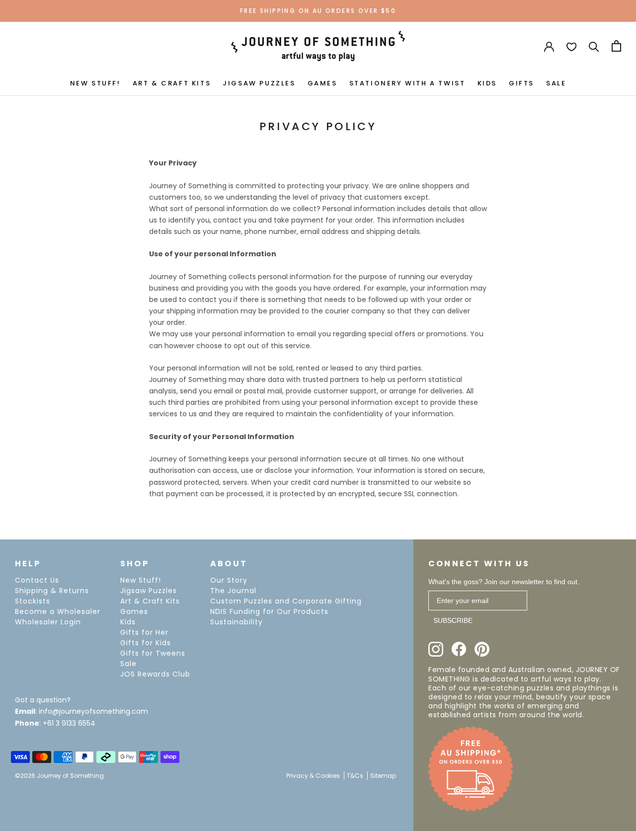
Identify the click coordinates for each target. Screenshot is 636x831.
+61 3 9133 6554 (69, 723)
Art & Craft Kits (150, 601)
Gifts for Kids (145, 643)
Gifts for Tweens (152, 653)
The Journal (233, 591)
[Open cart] (616, 46)
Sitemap (383, 775)
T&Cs (355, 775)
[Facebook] (459, 649)
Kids (128, 622)
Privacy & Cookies (313, 775)
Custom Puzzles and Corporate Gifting (286, 601)
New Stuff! (140, 580)
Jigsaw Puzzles (148, 591)
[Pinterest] (482, 649)
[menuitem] (95, 82)
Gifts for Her (144, 632)
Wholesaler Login (48, 622)
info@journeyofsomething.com (93, 711)
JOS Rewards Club (155, 674)
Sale (128, 664)
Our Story (228, 580)
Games (134, 611)
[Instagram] (435, 649)
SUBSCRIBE (453, 620)
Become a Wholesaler (57, 611)
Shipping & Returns (52, 591)
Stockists (32, 601)
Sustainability (236, 622)
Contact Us (37, 580)
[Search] (594, 46)
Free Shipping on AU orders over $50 (318, 10)
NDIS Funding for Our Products (269, 611)
